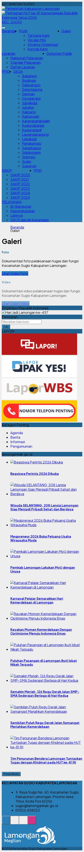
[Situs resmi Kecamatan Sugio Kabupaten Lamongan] (6, 822)
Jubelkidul (29, 103)
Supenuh (29, 166)
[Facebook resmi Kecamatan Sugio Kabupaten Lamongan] (23, 822)
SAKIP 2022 (20, 184)
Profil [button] (23, 31)
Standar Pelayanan (25, 62)
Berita (15, 437)
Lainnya (16, 215)
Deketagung (32, 89)
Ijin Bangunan (20, 206)
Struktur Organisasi (43, 44)
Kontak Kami (38, 49)
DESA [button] (18, 71)
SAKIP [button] (7, 170)
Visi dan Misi (37, 40)
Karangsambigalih (36, 121)
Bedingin (29, 80)
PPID (6, 71)
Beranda (9, 31)
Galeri (66, 31)
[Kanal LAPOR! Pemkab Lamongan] (14, 822)
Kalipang (29, 112)
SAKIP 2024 (20, 193)
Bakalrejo (29, 76)
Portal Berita (11, 774)
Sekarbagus (31, 148)
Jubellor (28, 107)
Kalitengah (30, 116)
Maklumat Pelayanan (26, 58)
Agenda (16, 432)
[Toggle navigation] (3, 27)
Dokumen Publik (59, 53)
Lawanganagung (35, 134)
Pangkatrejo (31, 143)
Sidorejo (28, 157)
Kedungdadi (32, 130)
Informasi (17, 441)
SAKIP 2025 (20, 197)
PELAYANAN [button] (12, 202)
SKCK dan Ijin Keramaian (29, 220)
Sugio (26, 161)
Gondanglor (31, 98)
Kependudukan (22, 211)
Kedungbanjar (33, 125)
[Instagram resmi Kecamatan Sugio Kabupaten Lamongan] (32, 822)
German (28, 94)
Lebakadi (29, 139)
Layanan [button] (8, 53)
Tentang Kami (39, 35)
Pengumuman (21, 446)
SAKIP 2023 (20, 188)
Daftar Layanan (22, 67)
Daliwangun (31, 85)
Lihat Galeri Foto (15, 273)
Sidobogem (31, 152)
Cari (5, 326)
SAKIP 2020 (20, 175)
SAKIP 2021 (19, 179)
